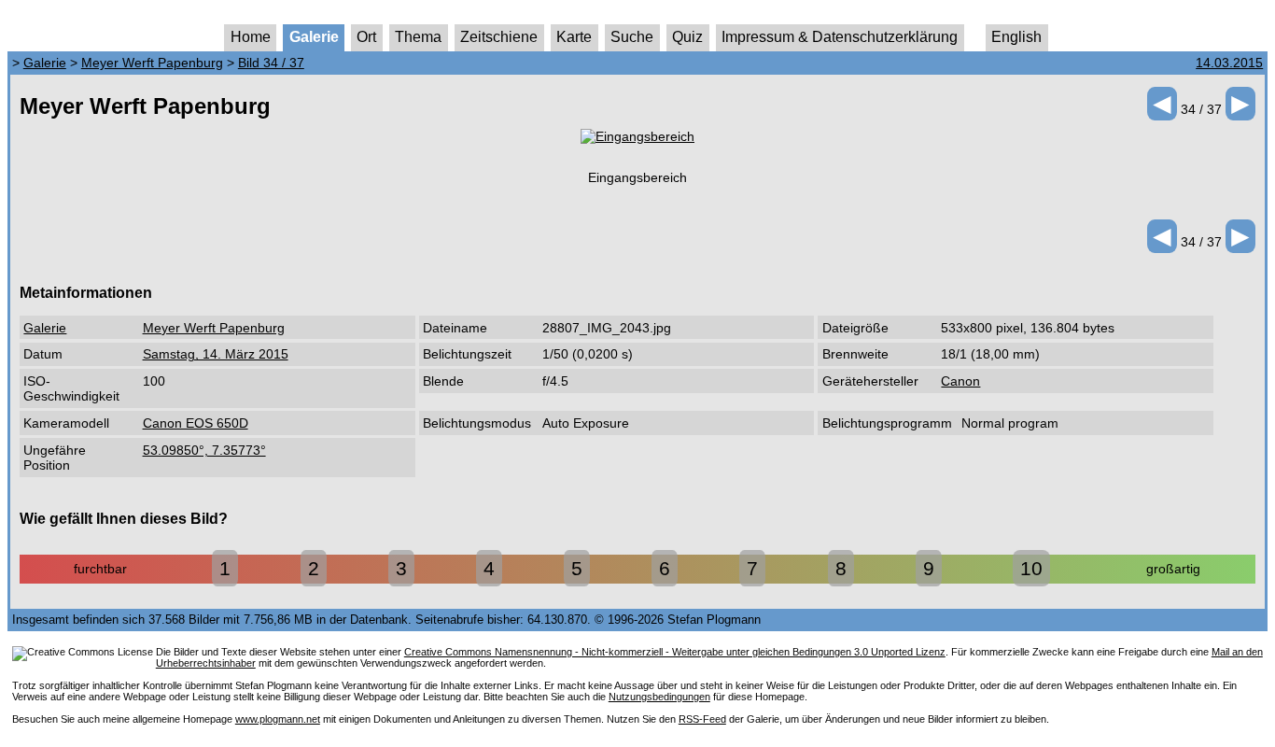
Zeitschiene (499, 37)
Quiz (687, 37)
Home (251, 37)
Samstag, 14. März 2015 (215, 353)
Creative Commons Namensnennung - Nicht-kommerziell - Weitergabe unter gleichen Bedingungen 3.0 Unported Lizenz (675, 651)
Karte (574, 37)
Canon (960, 381)
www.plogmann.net (277, 719)
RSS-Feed (702, 719)
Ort (366, 37)
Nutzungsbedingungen (659, 696)
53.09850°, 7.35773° (204, 450)
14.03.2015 (1229, 62)
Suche (631, 37)
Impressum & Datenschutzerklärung (840, 37)
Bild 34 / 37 (271, 62)
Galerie (314, 37)
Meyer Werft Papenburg (152, 62)
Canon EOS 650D (195, 423)
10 (1031, 568)
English (1016, 37)
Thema (418, 37)
